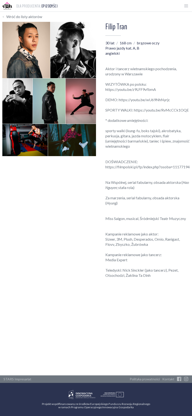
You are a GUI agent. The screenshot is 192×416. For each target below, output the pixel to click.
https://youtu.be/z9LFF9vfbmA (130, 89)
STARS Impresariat (17, 379)
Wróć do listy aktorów (24, 16)
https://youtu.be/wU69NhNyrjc (144, 99)
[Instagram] (186, 379)
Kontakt (168, 379)
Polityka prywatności (145, 379)
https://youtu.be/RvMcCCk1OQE (161, 110)
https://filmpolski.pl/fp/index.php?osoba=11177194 (147, 167)
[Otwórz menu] (186, 6)
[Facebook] (179, 379)
